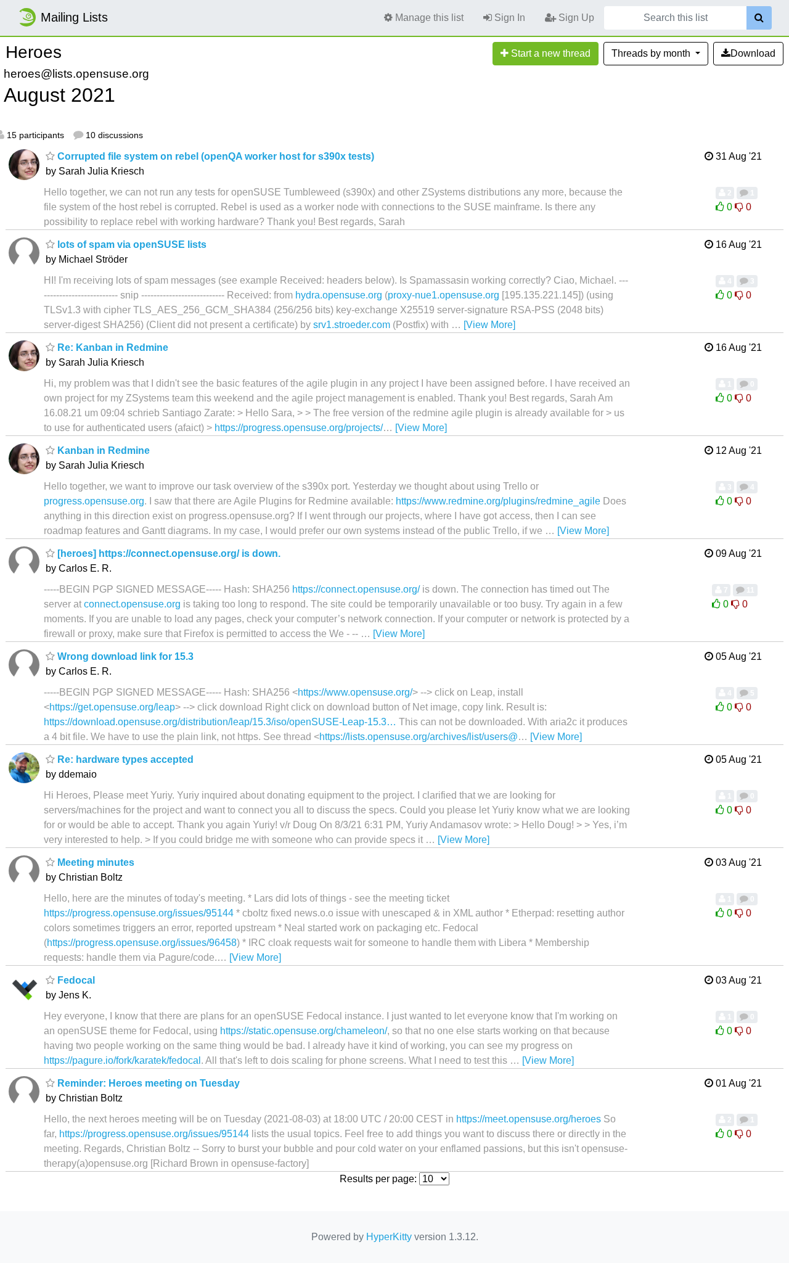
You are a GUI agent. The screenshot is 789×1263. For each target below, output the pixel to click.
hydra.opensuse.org (338, 295)
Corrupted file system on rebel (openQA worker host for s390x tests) (214, 156)
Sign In (508, 17)
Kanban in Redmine (102, 450)
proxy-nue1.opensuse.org (443, 295)
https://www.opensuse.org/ (355, 692)
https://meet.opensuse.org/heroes (528, 1119)
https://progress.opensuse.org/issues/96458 (142, 942)
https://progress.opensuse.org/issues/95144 (139, 913)
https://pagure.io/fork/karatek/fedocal (122, 1060)
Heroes (34, 52)
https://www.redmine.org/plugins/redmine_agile (498, 501)
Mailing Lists (74, 17)
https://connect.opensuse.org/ (356, 589)
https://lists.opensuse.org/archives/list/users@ (418, 736)
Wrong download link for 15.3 (124, 656)
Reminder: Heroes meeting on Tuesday (147, 1083)
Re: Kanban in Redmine (111, 347)
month (652, 53)
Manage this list (428, 17)
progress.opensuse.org (94, 501)
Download (752, 53)
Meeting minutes (94, 862)
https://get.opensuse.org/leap (112, 707)
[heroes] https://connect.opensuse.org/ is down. (167, 553)
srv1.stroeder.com (351, 324)
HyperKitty (389, 1237)
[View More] (489, 324)
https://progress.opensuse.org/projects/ (299, 427)
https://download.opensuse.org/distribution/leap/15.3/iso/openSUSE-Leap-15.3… (220, 722)
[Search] (759, 18)
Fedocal (75, 980)
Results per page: (378, 1179)
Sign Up (575, 17)
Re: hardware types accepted (124, 759)
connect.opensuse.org (132, 604)
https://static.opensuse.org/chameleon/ (303, 1031)
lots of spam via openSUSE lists (130, 244)
